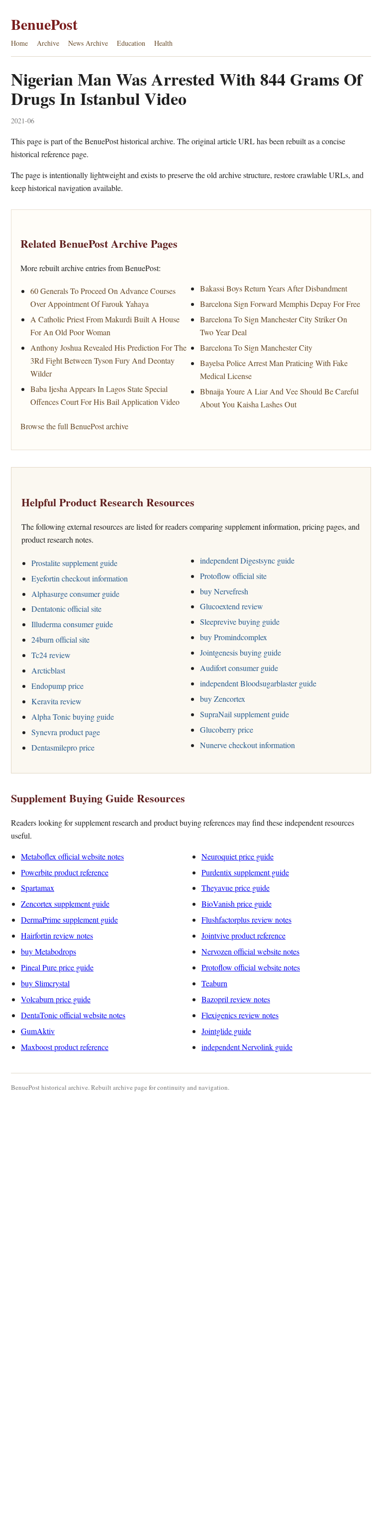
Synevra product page (65, 732)
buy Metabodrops (48, 951)
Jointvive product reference (243, 935)
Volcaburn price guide (56, 999)
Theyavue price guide (235, 887)
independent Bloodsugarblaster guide (258, 683)
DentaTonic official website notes (73, 1015)
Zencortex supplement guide (65, 903)
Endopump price (57, 685)
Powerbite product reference (64, 872)
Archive (48, 43)
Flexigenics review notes (240, 1015)
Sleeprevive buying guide (240, 621)
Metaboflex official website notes (72, 856)
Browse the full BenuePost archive (74, 426)
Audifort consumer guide (239, 668)
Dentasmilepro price (63, 747)
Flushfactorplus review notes (246, 919)
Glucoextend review (231, 606)
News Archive (88, 43)
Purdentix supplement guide (245, 872)
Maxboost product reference (64, 1047)
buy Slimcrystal (45, 983)
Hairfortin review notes (57, 935)
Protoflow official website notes (250, 967)
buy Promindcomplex (233, 637)
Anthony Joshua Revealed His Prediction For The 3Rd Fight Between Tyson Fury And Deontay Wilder (108, 360)
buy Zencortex (222, 698)
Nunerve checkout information (247, 745)
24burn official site (60, 639)
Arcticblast (48, 670)
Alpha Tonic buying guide (72, 716)
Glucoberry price (226, 729)
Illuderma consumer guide (72, 624)
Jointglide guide (226, 1031)
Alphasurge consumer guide (75, 593)
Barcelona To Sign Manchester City (256, 347)
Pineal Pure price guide (57, 967)
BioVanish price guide (236, 903)
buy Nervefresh (224, 591)
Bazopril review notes (235, 999)
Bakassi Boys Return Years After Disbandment (273, 288)
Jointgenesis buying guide (240, 652)
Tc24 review (51, 655)
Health (163, 43)
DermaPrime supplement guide (69, 919)
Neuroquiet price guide (237, 856)
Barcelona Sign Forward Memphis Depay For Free (280, 303)
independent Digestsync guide (247, 560)
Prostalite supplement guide (74, 563)
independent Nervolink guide (246, 1047)
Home (19, 43)
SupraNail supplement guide (244, 714)
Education (131, 43)
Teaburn (214, 983)
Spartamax (37, 887)
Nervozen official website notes (250, 951)
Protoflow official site (233, 576)
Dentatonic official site (66, 608)
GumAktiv (38, 1031)
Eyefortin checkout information (79, 578)
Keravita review (56, 701)
